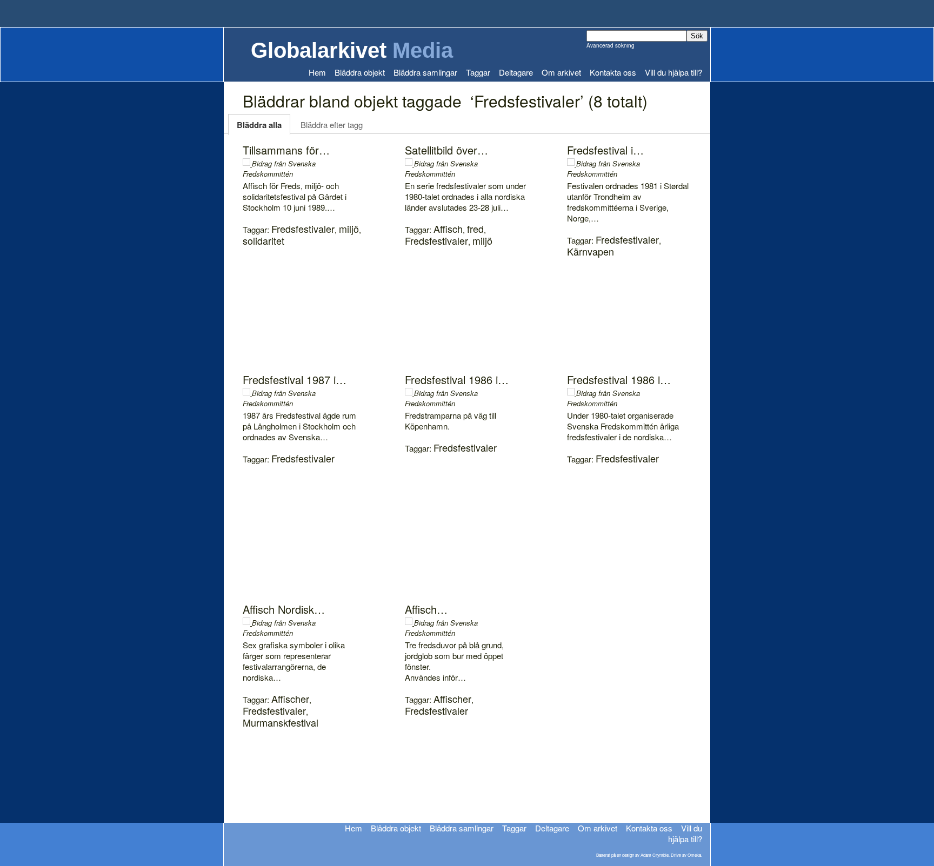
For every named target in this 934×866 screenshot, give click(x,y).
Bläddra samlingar (425, 72)
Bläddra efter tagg (332, 124)
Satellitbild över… (446, 150)
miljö (349, 228)
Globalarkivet (352, 50)
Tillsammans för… (286, 150)
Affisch (448, 228)
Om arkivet (561, 72)
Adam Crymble (655, 855)
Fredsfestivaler (303, 228)
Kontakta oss (613, 72)
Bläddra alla (259, 125)
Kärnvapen (590, 251)
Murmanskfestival (280, 722)
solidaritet (263, 240)
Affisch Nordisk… (284, 609)
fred (475, 228)
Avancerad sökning (610, 45)
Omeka (694, 855)
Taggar (478, 72)
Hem (317, 72)
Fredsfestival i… (605, 150)
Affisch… (426, 609)
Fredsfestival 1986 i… (457, 379)
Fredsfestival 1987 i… (294, 379)
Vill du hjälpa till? (673, 72)
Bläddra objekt (360, 72)
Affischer (290, 699)
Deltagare (516, 72)
